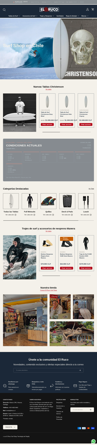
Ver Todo (91, 188)
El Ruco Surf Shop (12, 436)
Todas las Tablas (11, 212)
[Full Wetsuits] (29, 201)
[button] (93, 9)
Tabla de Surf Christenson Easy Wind (47, 114)
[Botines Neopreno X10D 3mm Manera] (66, 243)
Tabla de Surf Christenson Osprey (83, 114)
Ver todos (48, 89)
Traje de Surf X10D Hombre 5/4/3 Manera (85, 256)
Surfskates (60, 16)
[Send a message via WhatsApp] (93, 441)
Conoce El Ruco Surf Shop (48, 290)
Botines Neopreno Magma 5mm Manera (47, 256)
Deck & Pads (67, 212)
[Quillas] (48, 201)
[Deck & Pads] (67, 201)
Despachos (59, 402)
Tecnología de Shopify (23, 436)
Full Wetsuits (29, 212)
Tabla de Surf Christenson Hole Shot (66, 114)
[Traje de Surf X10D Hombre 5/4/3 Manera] (85, 243)
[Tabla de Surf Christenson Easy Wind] (47, 101)
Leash (86, 212)
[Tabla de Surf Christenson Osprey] (85, 101)
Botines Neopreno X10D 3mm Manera (66, 255)
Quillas (48, 212)
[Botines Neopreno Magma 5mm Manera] (47, 243)
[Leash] (86, 201)
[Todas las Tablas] (11, 201)
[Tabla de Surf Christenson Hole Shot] (66, 101)
